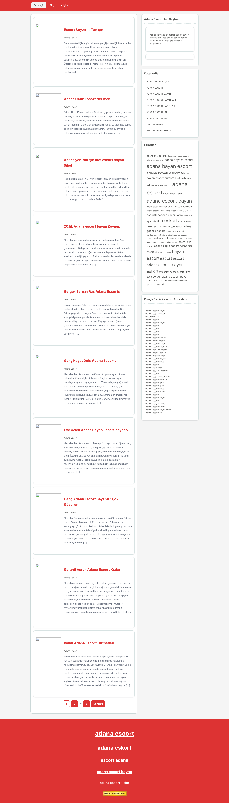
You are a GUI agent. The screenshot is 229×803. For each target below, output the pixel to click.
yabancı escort (155, 284)
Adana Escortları (157, 112)
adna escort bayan (163, 252)
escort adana (114, 760)
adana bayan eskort (163, 173)
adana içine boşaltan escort (174, 235)
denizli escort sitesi (155, 361)
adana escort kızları (173, 211)
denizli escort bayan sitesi (158, 409)
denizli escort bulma (155, 391)
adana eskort (164, 220)
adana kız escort (178, 238)
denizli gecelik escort (156, 349)
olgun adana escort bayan (171, 276)
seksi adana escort (157, 280)
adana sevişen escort (168, 242)
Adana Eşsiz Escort (172, 226)
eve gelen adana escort (171, 272)
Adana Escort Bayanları (161, 100)
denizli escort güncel (155, 385)
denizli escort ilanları (155, 337)
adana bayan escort (169, 166)
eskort (153, 271)
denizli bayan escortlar (156, 370)
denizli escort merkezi (156, 379)
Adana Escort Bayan (159, 94)
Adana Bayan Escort (159, 81)
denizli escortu (152, 334)
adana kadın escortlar (158, 238)
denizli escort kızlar (155, 343)
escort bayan (171, 264)
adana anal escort (156, 155)
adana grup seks (173, 231)
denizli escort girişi (154, 382)
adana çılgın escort (166, 246)
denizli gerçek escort (155, 403)
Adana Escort (70, 37)
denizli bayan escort (155, 313)
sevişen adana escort (177, 281)
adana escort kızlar (155, 211)
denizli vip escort (153, 367)
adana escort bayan (169, 201)
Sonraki (98, 703)
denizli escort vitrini (155, 406)
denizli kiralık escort (155, 355)
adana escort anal (172, 193)
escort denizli (152, 316)
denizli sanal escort (155, 340)
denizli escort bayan (155, 310)
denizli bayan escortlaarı (157, 376)
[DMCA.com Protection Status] (115, 795)
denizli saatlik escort (155, 352)
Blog (52, 5)
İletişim (64, 5)
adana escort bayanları (157, 207)
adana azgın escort (155, 160)
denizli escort (152, 319)
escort (166, 258)
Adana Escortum (157, 118)
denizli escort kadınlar (156, 346)
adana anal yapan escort (177, 156)
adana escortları (170, 215)
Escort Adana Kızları (159, 130)
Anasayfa (39, 5)
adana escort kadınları (180, 206)
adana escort (114, 733)
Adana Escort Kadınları (161, 106)
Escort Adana (155, 124)
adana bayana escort (179, 160)
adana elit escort (162, 185)
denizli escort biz (153, 412)
